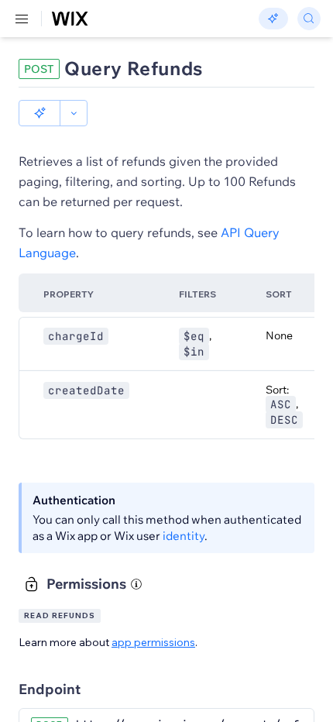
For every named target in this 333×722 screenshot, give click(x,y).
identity (183, 535)
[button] (39, 113)
